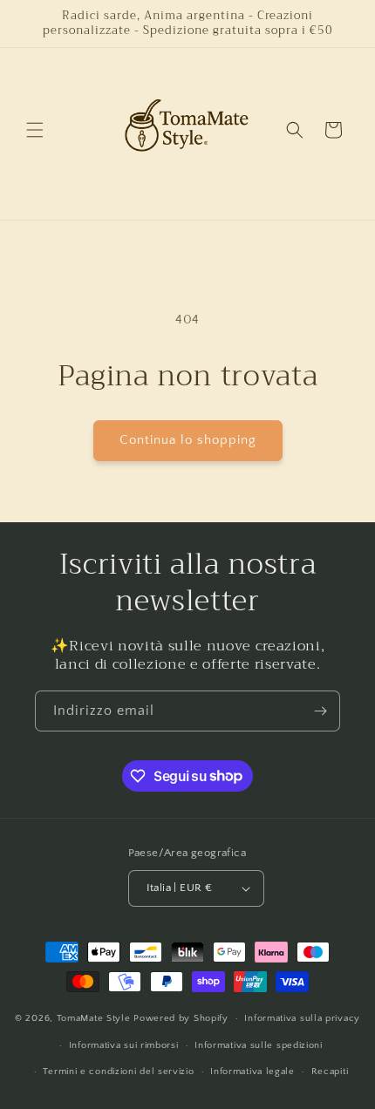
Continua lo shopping (187, 439)
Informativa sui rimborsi (124, 1045)
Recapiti (330, 1071)
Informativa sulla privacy (302, 1018)
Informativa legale (252, 1071)
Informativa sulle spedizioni (258, 1045)
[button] (35, 130)
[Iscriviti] (320, 711)
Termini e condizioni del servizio (118, 1071)
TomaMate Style (95, 1018)
